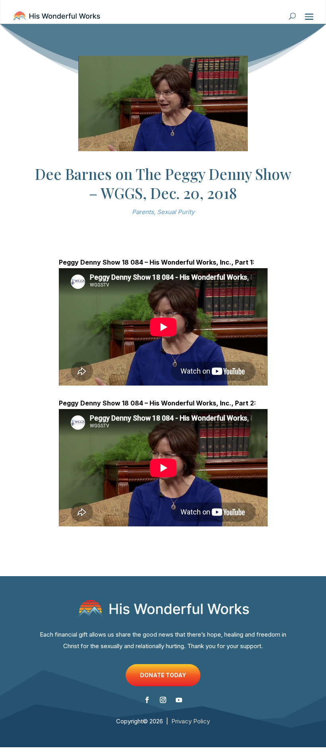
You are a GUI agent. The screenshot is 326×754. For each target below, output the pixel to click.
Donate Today (163, 675)
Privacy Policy (190, 721)
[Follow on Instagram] (163, 700)
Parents (143, 212)
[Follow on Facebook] (147, 700)
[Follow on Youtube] (179, 700)
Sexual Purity (175, 212)
